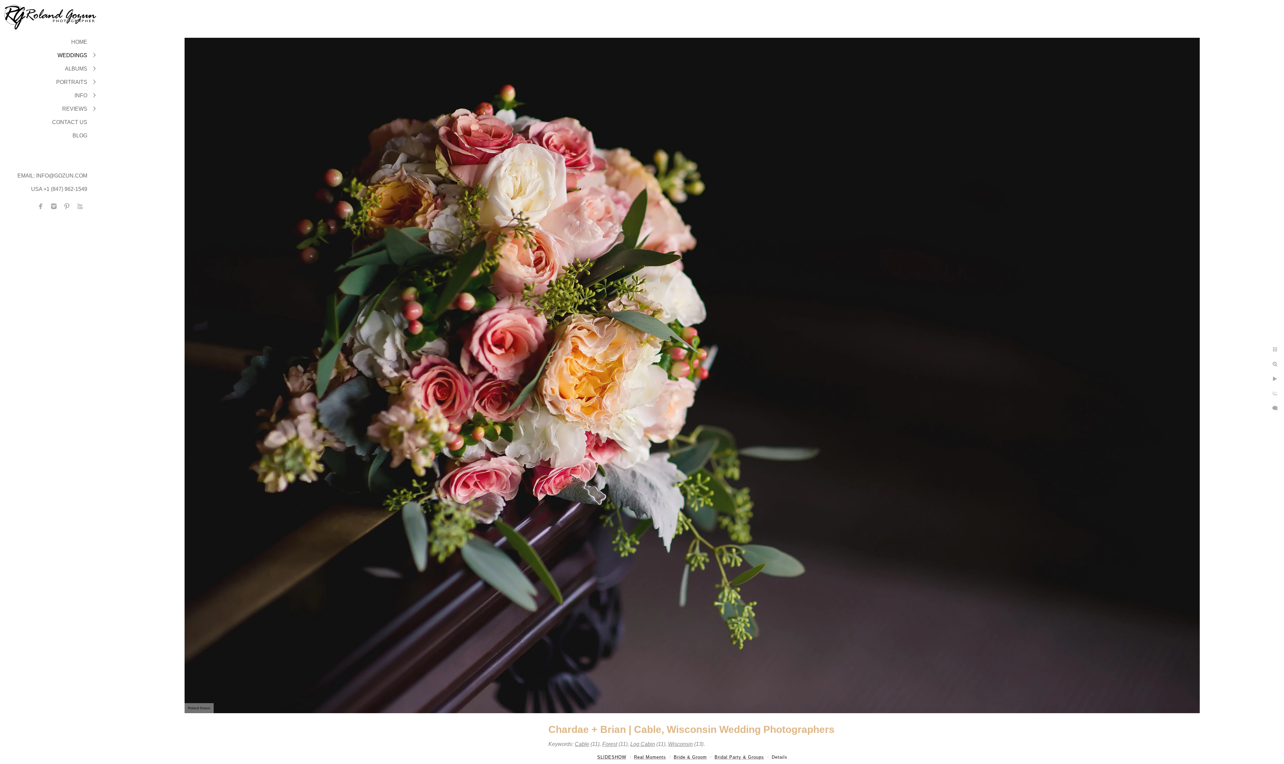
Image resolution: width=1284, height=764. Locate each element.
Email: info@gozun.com (52, 176)
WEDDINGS (72, 55)
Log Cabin (642, 744)
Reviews (74, 109)
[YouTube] (80, 206)
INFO (81, 95)
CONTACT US (69, 122)
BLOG (80, 135)
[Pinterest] (67, 206)
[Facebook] (40, 206)
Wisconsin (680, 744)
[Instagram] (54, 206)
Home (79, 42)
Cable (582, 744)
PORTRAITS (71, 82)
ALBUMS (76, 69)
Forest (609, 744)
